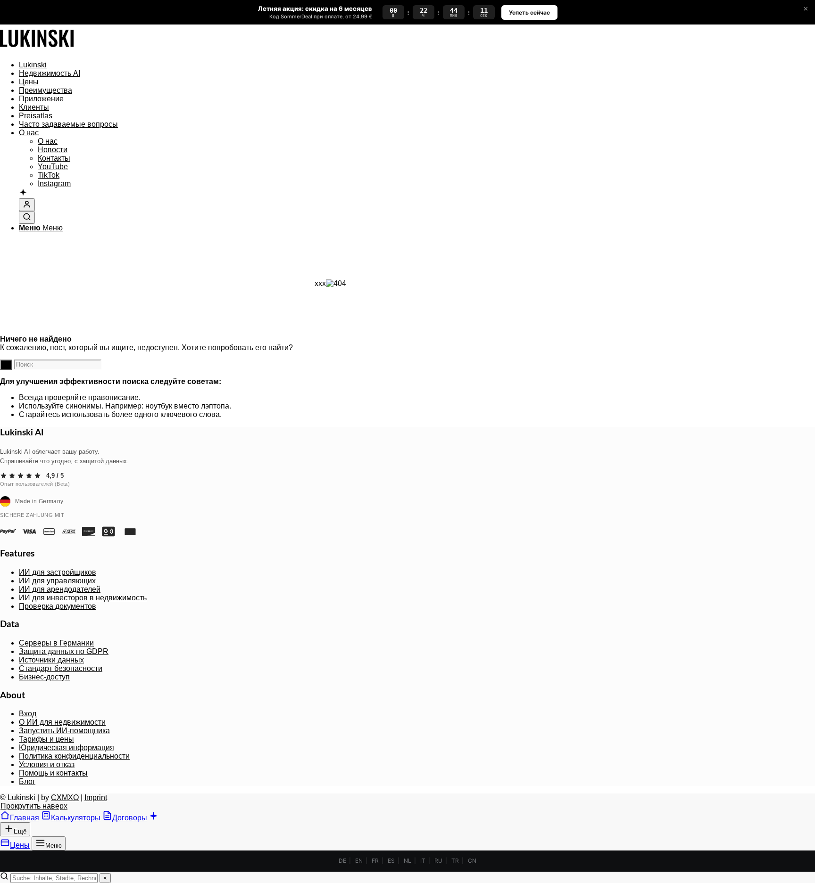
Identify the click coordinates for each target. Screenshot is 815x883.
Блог (27, 781)
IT (422, 860)
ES (391, 860)
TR (455, 860)
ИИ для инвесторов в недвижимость (83, 598)
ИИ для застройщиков (57, 572)
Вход (27, 714)
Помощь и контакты (53, 773)
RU (438, 860)
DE (342, 860)
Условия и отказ (47, 764)
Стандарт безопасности (60, 668)
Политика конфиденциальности (74, 756)
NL (407, 860)
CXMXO (65, 797)
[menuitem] (339, 65)
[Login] (27, 204)
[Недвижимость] (37, 49)
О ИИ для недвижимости (62, 722)
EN (359, 860)
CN (472, 860)
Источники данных (51, 660)
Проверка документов (57, 606)
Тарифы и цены (46, 739)
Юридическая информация (66, 748)
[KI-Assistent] (23, 193)
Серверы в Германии (56, 643)
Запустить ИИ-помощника (64, 731)
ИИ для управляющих (57, 581)
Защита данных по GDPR (63, 651)
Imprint (95, 797)
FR (375, 860)
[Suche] (27, 217)
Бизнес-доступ (44, 677)
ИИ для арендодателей (59, 589)
